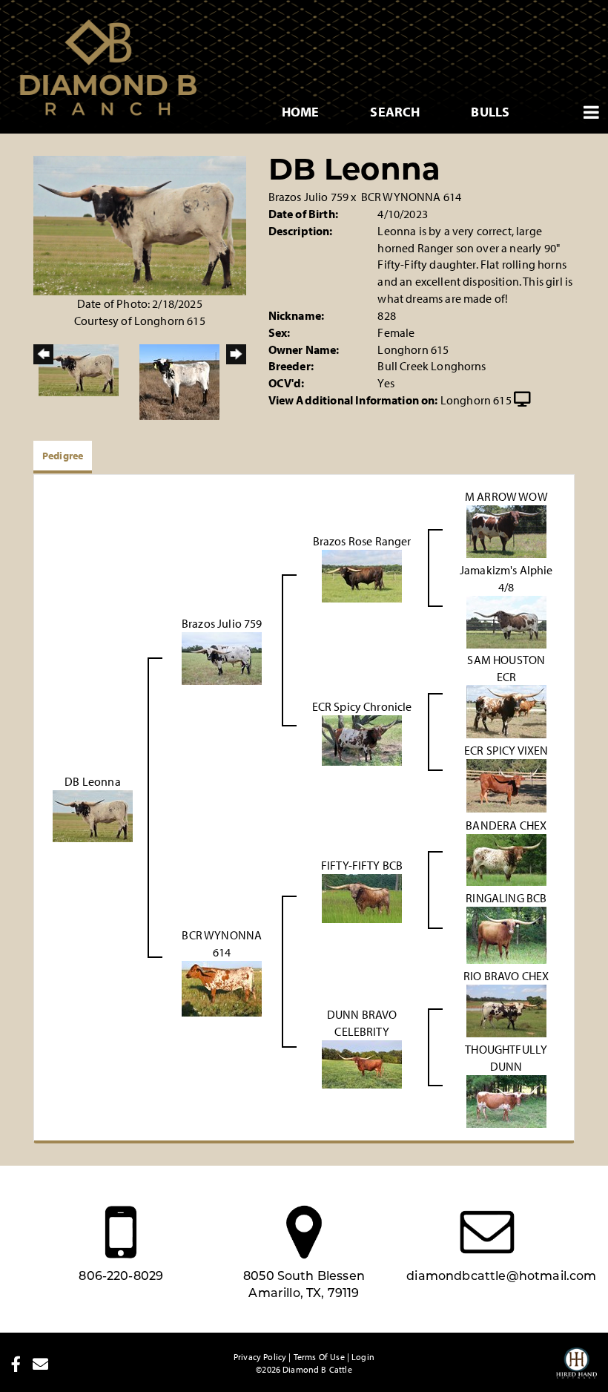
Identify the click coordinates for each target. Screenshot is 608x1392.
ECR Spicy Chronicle (362, 706)
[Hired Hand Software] (576, 1369)
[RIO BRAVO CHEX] (506, 1009)
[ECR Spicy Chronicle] (362, 739)
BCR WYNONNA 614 (411, 196)
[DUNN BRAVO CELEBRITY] (362, 1062)
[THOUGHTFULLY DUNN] (506, 1099)
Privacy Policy (260, 1356)
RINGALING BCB (506, 897)
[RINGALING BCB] (506, 934)
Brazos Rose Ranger (362, 541)
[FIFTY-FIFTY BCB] (362, 897)
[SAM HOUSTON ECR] (506, 710)
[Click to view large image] (139, 224)
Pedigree (62, 455)
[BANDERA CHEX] (506, 858)
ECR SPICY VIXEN (506, 750)
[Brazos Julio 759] (222, 657)
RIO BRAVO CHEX (506, 975)
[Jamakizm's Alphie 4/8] (506, 620)
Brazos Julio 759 (308, 196)
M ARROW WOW (506, 496)
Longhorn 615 (476, 400)
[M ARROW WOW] (506, 529)
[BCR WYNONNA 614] (222, 986)
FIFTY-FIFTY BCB (362, 865)
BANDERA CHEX (506, 825)
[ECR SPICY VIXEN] (506, 784)
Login (362, 1356)
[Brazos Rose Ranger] (362, 575)
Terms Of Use (319, 1356)
